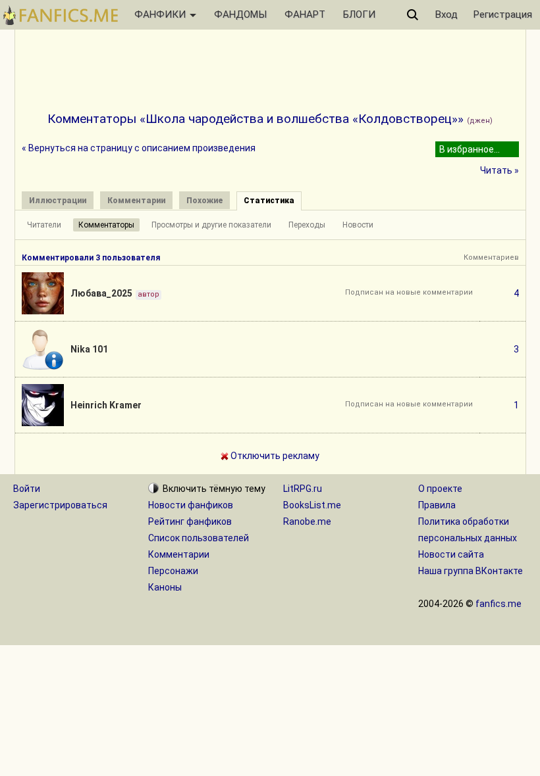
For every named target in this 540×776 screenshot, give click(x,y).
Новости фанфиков (190, 505)
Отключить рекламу (274, 455)
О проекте (440, 488)
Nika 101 (89, 349)
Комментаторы (106, 225)
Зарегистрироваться (60, 505)
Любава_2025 (101, 293)
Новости (357, 225)
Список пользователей (198, 538)
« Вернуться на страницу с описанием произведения (139, 148)
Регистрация (502, 14)
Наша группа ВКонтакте (470, 571)
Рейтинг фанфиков (190, 521)
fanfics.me (498, 603)
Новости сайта (451, 554)
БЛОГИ (359, 14)
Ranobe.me (307, 521)
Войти (26, 488)
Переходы (306, 225)
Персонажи (173, 571)
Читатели (44, 225)
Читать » (499, 170)
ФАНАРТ (304, 14)
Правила (437, 505)
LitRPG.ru (302, 488)
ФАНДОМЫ (240, 14)
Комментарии (178, 554)
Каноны (165, 587)
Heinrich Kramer (106, 405)
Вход (446, 14)
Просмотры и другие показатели (211, 225)
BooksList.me (312, 505)
